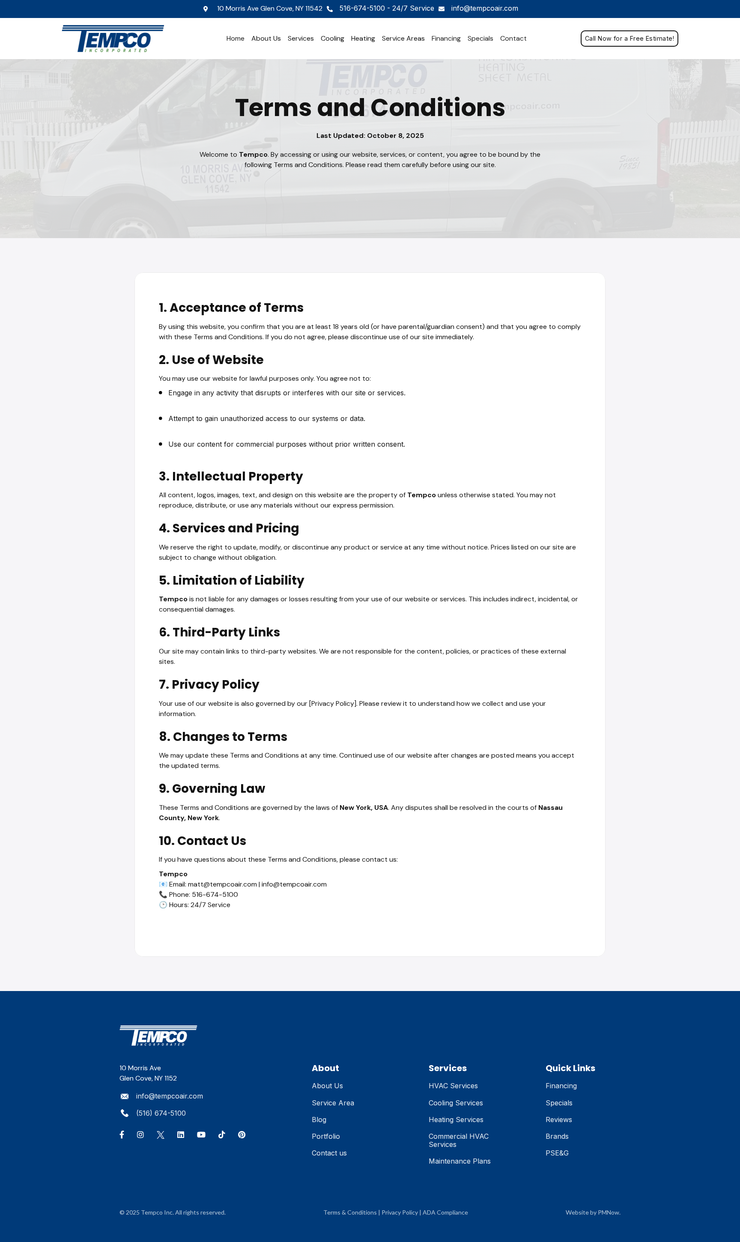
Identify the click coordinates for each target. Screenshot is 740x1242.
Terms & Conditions (350, 1212)
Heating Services (456, 1119)
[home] (117, 38)
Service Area (333, 1103)
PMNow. (609, 1212)
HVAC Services (453, 1085)
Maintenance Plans (460, 1161)
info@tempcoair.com (484, 8)
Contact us (329, 1153)
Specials (480, 38)
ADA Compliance (445, 1212)
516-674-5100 (387, 8)
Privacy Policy (400, 1212)
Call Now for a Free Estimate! (629, 38)
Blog (319, 1119)
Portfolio (326, 1136)
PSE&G (557, 1153)
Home (236, 38)
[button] (266, 38)
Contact (513, 38)
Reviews (559, 1119)
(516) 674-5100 (161, 1113)
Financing (446, 38)
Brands (557, 1136)
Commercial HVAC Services (459, 1140)
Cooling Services (456, 1103)
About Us (327, 1085)
